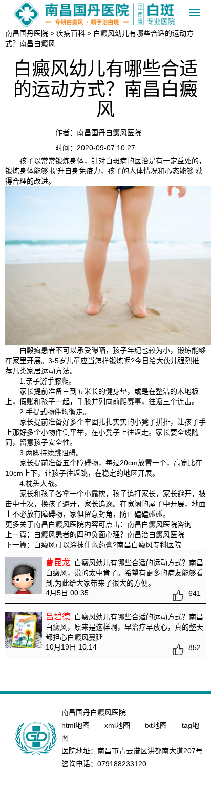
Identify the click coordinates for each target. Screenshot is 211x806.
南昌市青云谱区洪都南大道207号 (150, 751)
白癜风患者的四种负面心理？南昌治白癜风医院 (109, 534)
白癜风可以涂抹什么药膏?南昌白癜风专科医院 (107, 545)
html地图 (76, 725)
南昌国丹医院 (26, 33)
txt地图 (157, 725)
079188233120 (121, 763)
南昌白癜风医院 (152, 524)
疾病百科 (70, 33)
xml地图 (118, 725)
